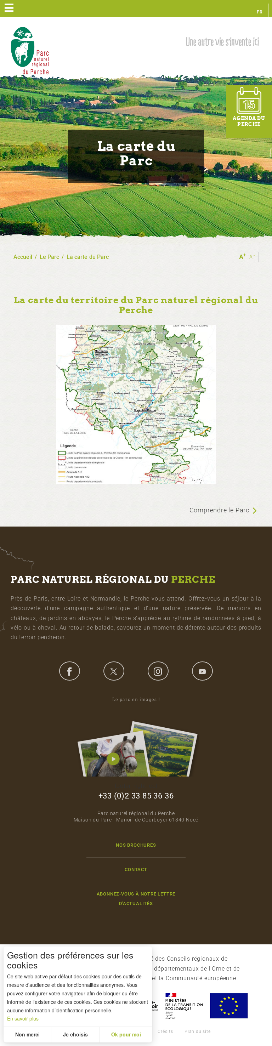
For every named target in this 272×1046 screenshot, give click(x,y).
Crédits (165, 1031)
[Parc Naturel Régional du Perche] (30, 50)
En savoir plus (23, 1018)
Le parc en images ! (136, 699)
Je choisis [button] (75, 1034)
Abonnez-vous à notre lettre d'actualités (136, 898)
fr (260, 12)
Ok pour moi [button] (126, 1034)
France (184, 1006)
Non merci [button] (27, 1034)
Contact (136, 869)
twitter (113, 671)
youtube (202, 671)
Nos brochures (136, 845)
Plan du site (198, 1031)
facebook (69, 671)
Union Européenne (228, 1006)
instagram (158, 671)
